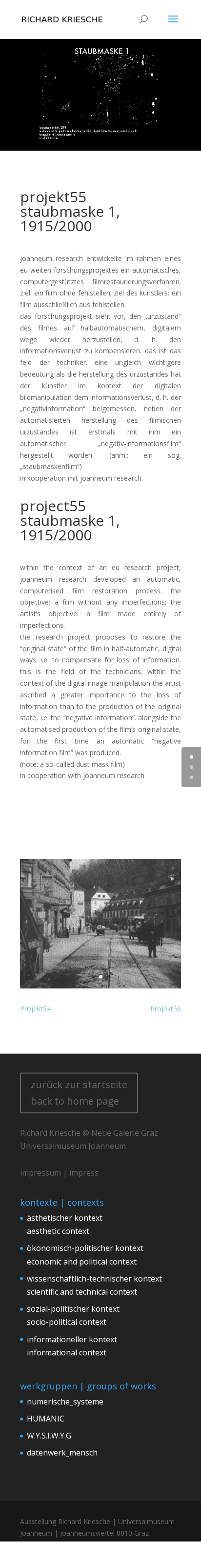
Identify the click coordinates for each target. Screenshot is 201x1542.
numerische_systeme (65, 1401)
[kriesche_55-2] (100, 988)
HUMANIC (45, 1418)
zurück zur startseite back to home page (79, 1093)
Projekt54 (35, 1008)
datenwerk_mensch (62, 1452)
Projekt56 (165, 1008)
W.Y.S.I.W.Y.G (49, 1435)
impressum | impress (59, 1172)
